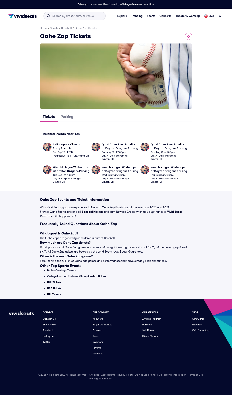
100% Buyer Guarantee (130, 4)
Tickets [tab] (49, 117)
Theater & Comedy (188, 16)
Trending (136, 16)
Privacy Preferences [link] (100, 378)
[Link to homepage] (23, 16)
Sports (151, 16)
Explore (122, 16)
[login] (220, 16)
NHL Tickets (54, 282)
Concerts (165, 16)
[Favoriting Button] (188, 36)
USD (211, 16)
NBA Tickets (54, 288)
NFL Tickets (54, 294)
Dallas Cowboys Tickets (61, 270)
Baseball (66, 28)
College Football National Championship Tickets (76, 276)
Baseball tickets (92, 211)
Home (43, 28)
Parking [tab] (67, 117)
